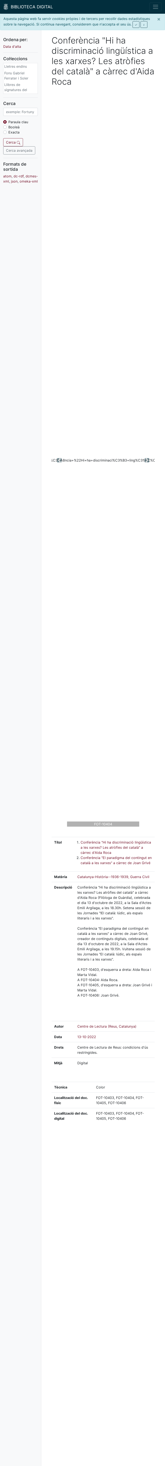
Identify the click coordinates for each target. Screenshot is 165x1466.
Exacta (14, 132)
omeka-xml (29, 181)
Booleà (14, 127)
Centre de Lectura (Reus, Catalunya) (106, 1026)
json (14, 181)
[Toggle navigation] (156, 7)
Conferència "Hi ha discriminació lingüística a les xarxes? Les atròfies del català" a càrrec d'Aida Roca (116, 847)
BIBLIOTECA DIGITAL (30, 6)
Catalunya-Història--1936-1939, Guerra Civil (113, 877)
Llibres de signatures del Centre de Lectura (19, 89)
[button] (59, 460)
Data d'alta (12, 46)
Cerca (11, 142)
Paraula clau (18, 122)
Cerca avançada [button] (19, 150)
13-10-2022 (86, 1037)
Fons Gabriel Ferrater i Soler (16, 75)
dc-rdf (19, 176)
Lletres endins (15, 66)
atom (7, 176)
